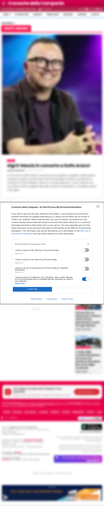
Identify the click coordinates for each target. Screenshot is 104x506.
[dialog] (52, 253)
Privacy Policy (67, 299)
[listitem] (52, 244)
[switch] (85, 250)
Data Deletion (37, 299)
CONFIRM (32, 289)
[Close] (98, 207)
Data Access (52, 299)
